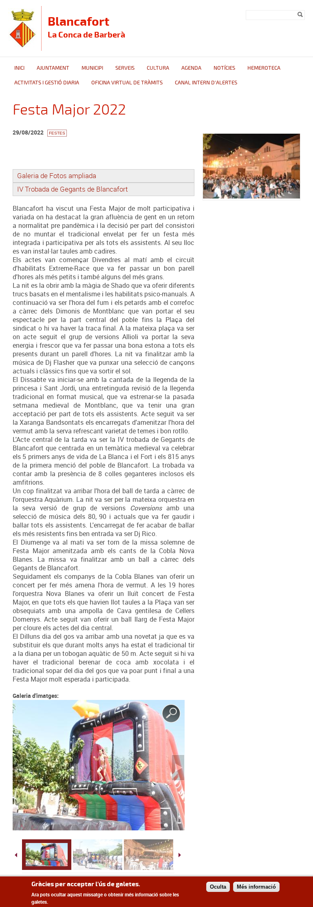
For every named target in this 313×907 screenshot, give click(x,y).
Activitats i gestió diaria (46, 82)
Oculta (218, 887)
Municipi (92, 68)
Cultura (158, 68)
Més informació (256, 887)
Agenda (191, 68)
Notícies (224, 68)
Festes (57, 133)
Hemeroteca (263, 68)
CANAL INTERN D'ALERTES (206, 82)
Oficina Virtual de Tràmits (127, 82)
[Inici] (22, 47)
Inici (19, 68)
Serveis (124, 68)
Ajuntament (53, 68)
